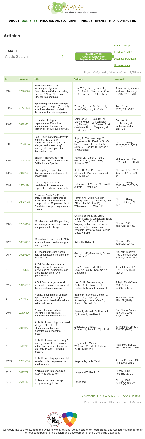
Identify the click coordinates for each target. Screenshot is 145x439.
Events (100, 20)
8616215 (23, 346)
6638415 (23, 382)
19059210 (24, 254)
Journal (119, 79)
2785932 (23, 299)
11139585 (24, 270)
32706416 (24, 224)
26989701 (24, 124)
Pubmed (23, 79)
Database (29, 20)
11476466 (24, 312)
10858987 (24, 242)
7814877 (23, 328)
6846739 (23, 372)
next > (127, 396)
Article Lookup (122, 45)
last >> (136, 396)
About (14, 20)
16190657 (24, 285)
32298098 (24, 91)
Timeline (85, 20)
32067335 (24, 160)
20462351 (24, 173)
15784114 (24, 185)
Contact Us (126, 20)
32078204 (24, 144)
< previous (88, 396)
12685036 (24, 361)
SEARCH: (11, 51)
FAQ (112, 20)
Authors (78, 79)
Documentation (122, 65)
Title (36, 79)
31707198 (24, 108)
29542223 (24, 202)
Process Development (58, 20)
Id (6, 79)
